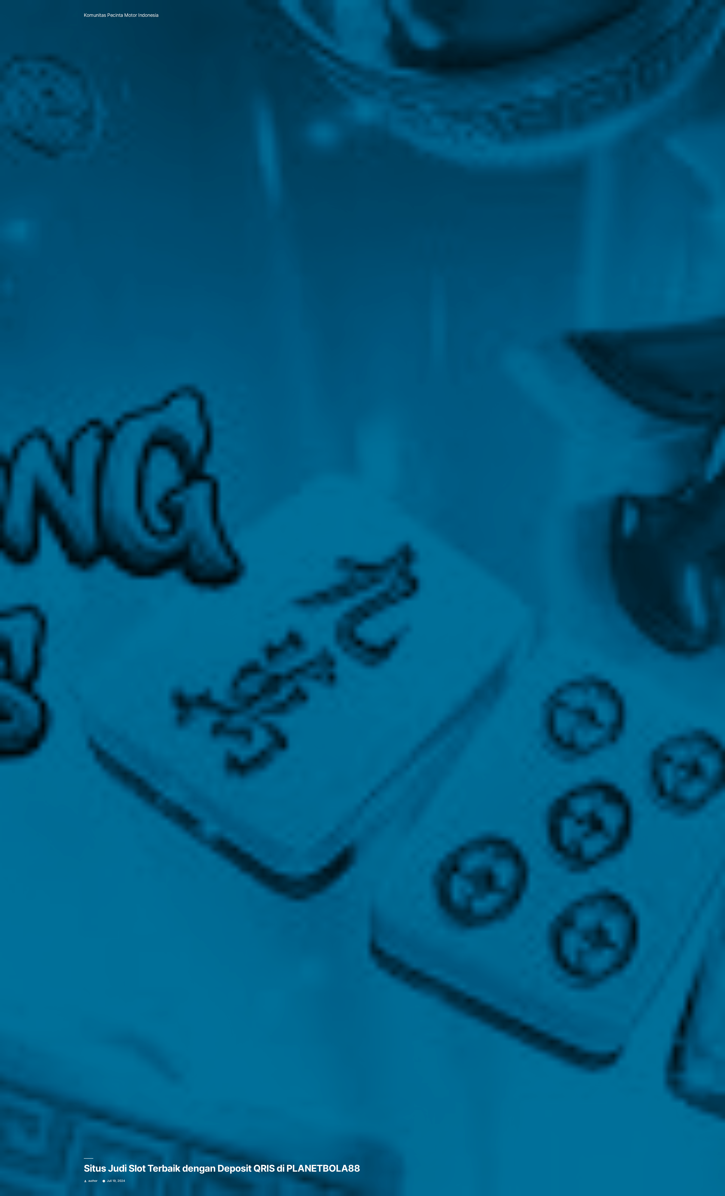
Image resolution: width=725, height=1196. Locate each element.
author (92, 1181)
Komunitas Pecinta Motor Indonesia (121, 15)
